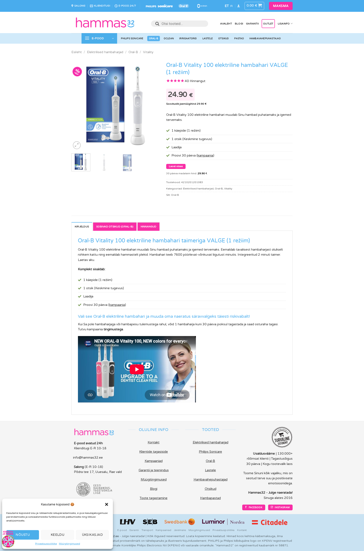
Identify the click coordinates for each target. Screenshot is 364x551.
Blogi (239, 23)
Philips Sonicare (132, 38)
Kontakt (242, 530)
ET (227, 6)
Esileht (76, 52)
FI (231, 6)
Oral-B (153, 38)
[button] (106, 504)
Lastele (207, 38)
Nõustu (23, 535)
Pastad (239, 38)
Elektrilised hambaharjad (105, 52)
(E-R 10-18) (94, 467)
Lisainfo (284, 23)
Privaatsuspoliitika (46, 543)
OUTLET (268, 23)
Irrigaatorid (188, 38)
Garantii (252, 23)
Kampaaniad (163, 530)
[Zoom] (77, 145)
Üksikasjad (92, 535)
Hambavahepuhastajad (265, 38)
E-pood (122, 530)
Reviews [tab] (148, 226)
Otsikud (223, 38)
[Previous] (78, 105)
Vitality (148, 52)
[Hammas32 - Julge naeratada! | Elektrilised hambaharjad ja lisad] (105, 22)
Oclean (169, 38)
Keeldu (57, 535)
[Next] (153, 105)
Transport (147, 530)
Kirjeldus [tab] (82, 226)
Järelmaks (180, 530)
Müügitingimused (69, 543)
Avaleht (226, 23)
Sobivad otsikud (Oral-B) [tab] (114, 226)
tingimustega (113, 329)
